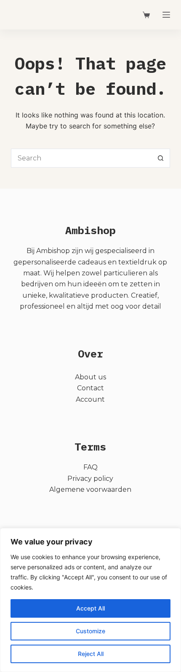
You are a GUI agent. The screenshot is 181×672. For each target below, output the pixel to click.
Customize (90, 631)
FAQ (90, 467)
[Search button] (160, 158)
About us (90, 377)
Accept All (90, 608)
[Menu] (166, 15)
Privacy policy (90, 479)
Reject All (91, 653)
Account (90, 399)
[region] (90, 600)
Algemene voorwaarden (90, 489)
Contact (90, 388)
